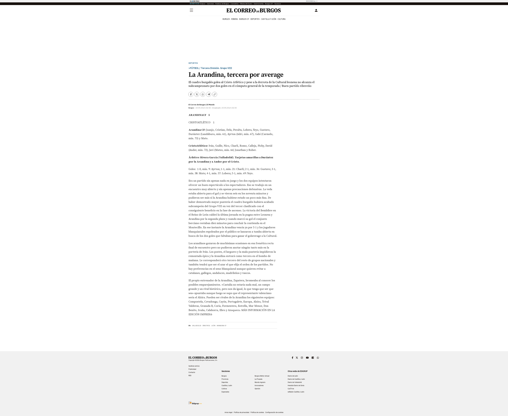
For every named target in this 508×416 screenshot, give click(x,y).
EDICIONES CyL (311, 1)
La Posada (258, 379)
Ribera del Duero (246, 4)
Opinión (257, 389)
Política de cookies (257, 412)
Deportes (193, 63)
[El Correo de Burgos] (254, 10)
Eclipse (202, 4)
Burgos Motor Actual (262, 376)
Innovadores (259, 385)
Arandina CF (221, 326)
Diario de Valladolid (295, 382)
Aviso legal (228, 412)
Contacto (192, 372)
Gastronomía (258, 4)
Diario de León (293, 376)
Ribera (234, 19)
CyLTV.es (291, 389)
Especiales (225, 392)
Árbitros (206, 326)
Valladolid (196, 326)
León (213, 326)
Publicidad (192, 369)
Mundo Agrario (260, 382)
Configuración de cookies (274, 412)
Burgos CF (269, 4)
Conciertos (235, 4)
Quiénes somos (194, 366)
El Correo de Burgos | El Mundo (202, 105)
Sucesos (278, 4)
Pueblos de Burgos (222, 4)
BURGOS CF (244, 19)
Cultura (281, 19)
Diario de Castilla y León (296, 379)
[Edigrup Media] (195, 403)
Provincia (225, 379)
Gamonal (210, 4)
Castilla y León (268, 19)
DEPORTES (255, 19)
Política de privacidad (241, 412)
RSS (190, 375)
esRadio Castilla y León (296, 392)
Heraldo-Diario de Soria (296, 385)
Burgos (226, 19)
